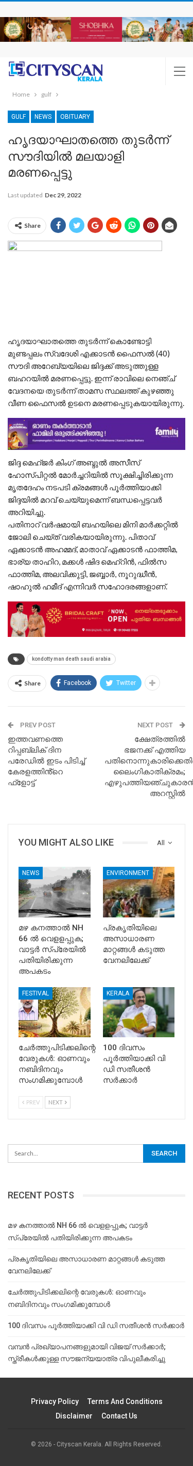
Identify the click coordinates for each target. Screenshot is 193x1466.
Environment (128, 873)
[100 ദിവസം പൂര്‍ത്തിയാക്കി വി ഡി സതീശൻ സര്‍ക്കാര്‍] (139, 1012)
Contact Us (119, 1416)
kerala (118, 993)
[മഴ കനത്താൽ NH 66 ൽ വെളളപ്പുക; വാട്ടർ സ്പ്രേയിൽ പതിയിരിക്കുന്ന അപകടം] (55, 892)
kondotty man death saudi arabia (71, 659)
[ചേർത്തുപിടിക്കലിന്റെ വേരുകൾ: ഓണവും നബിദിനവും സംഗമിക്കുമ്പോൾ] (55, 1012)
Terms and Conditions (125, 1401)
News (42, 116)
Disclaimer (74, 1416)
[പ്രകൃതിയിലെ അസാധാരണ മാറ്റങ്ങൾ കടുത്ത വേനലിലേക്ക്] (139, 892)
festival (35, 993)
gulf (18, 116)
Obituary (75, 116)
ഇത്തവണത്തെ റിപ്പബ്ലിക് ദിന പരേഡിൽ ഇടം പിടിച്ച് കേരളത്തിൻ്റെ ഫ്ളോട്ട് (46, 761)
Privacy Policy (55, 1401)
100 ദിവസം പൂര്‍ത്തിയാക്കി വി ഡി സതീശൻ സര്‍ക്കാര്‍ (96, 1325)
